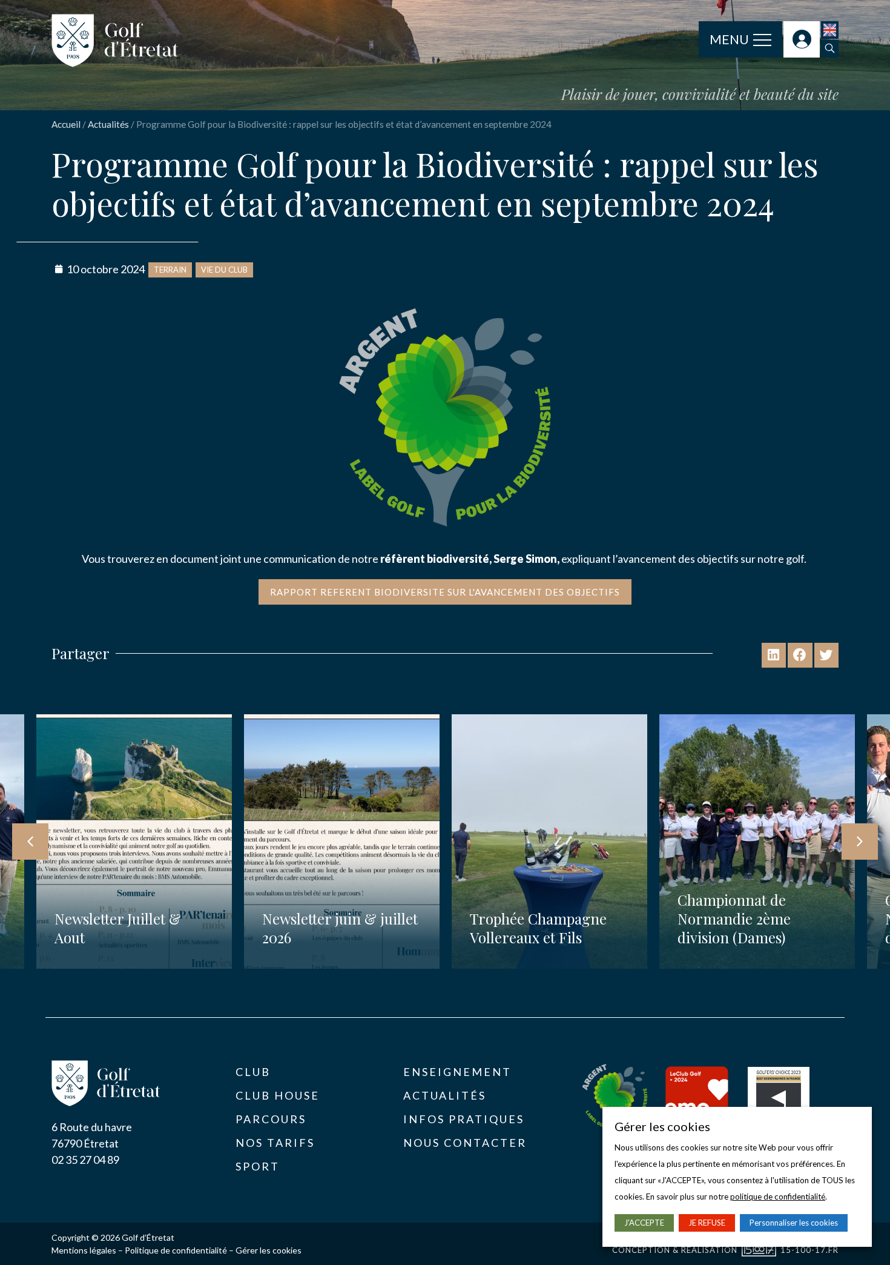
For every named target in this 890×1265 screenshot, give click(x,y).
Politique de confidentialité (176, 1250)
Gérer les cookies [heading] (662, 1126)
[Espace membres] (801, 39)
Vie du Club (224, 269)
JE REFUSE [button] (706, 1222)
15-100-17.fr (809, 1250)
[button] (830, 49)
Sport (258, 1166)
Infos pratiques (463, 1119)
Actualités (108, 124)
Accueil (66, 124)
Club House (278, 1095)
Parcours (271, 1119)
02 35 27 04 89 (85, 1159)
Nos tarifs (275, 1142)
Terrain (170, 269)
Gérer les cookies (269, 1250)
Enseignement (457, 1071)
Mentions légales (83, 1250)
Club (253, 1071)
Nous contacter (465, 1142)
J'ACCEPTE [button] (644, 1222)
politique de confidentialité (777, 1196)
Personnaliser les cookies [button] (794, 1222)
